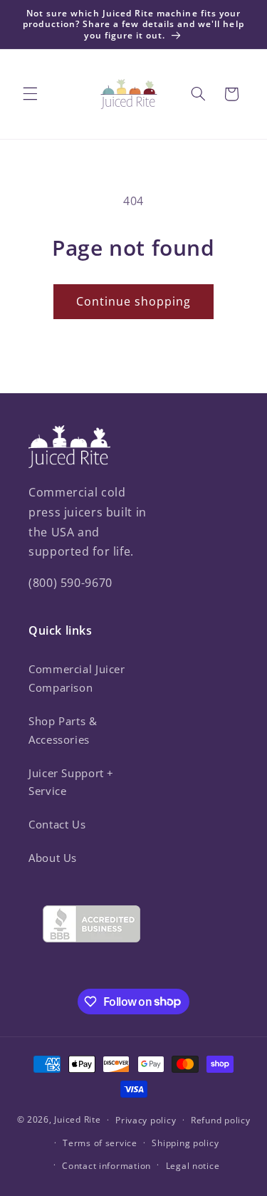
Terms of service (100, 1143)
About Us (52, 858)
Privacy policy (145, 1120)
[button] (30, 94)
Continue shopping (134, 301)
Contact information (106, 1165)
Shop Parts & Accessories (63, 730)
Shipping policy (185, 1143)
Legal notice (193, 1165)
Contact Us (56, 824)
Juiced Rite (77, 1119)
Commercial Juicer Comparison (76, 678)
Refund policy (221, 1120)
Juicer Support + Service (71, 782)
